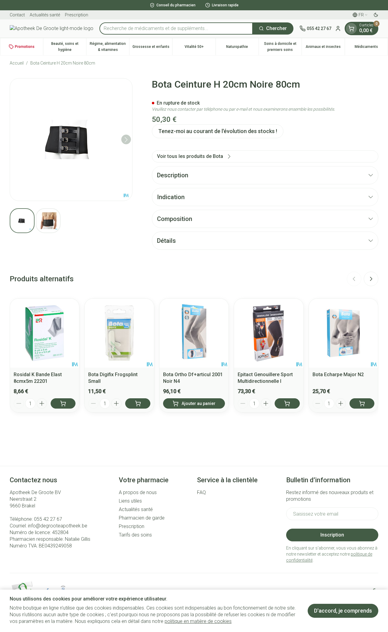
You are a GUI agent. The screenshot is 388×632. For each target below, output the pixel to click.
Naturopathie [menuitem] (242, 48)
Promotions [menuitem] (25, 47)
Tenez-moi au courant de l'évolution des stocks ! (217, 131)
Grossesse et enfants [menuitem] (152, 48)
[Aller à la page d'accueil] (51, 28)
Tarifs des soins (135, 535)
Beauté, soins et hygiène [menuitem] (68, 47)
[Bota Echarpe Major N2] (343, 333)
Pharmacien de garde (142, 518)
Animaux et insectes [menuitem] (325, 48)
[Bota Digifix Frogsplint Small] (119, 333)
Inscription (332, 535)
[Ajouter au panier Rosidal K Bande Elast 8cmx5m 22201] (63, 403)
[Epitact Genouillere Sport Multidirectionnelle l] (268, 333)
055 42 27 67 (48, 519)
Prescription (76, 14)
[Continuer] (126, 140)
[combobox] (176, 28)
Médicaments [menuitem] (371, 48)
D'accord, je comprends (343, 610)
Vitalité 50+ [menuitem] (200, 48)
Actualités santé (45, 14)
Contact (17, 14)
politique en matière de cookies (198, 621)
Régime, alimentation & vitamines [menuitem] (109, 47)
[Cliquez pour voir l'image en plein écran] (71, 140)
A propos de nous (138, 492)
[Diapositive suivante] (371, 279)
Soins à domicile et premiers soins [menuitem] (283, 47)
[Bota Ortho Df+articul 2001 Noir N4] (194, 333)
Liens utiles (130, 501)
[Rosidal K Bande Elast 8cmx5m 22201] (44, 333)
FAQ (201, 492)
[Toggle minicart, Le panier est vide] (351, 28)
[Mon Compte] (338, 28)
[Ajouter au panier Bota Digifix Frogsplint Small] (137, 403)
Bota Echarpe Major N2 (338, 374)
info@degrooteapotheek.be (57, 526)
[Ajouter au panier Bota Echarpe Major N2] (362, 403)
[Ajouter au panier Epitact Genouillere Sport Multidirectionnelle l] (287, 403)
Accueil (17, 63)
